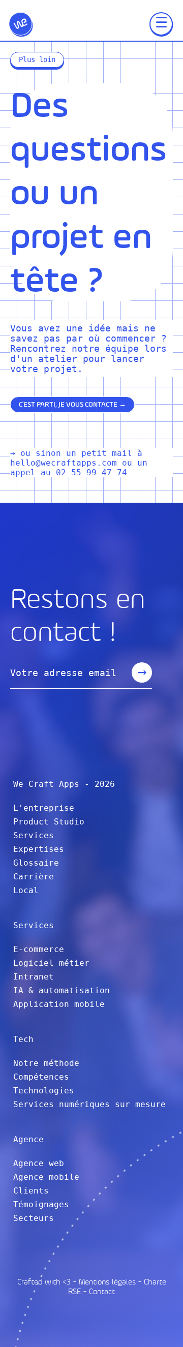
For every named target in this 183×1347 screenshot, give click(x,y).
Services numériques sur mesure (89, 1104)
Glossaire (36, 863)
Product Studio (48, 821)
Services (33, 835)
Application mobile (59, 1004)
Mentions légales (107, 1282)
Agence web (38, 1163)
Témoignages (41, 1204)
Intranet (33, 977)
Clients (31, 1191)
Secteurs (33, 1218)
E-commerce (38, 949)
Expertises (38, 849)
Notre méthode (46, 1063)
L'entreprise (43, 808)
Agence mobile (46, 1177)
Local (26, 890)
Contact (102, 1291)
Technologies (43, 1090)
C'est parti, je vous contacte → (72, 404)
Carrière (33, 876)
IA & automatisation (61, 990)
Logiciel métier (51, 963)
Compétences (41, 1077)
